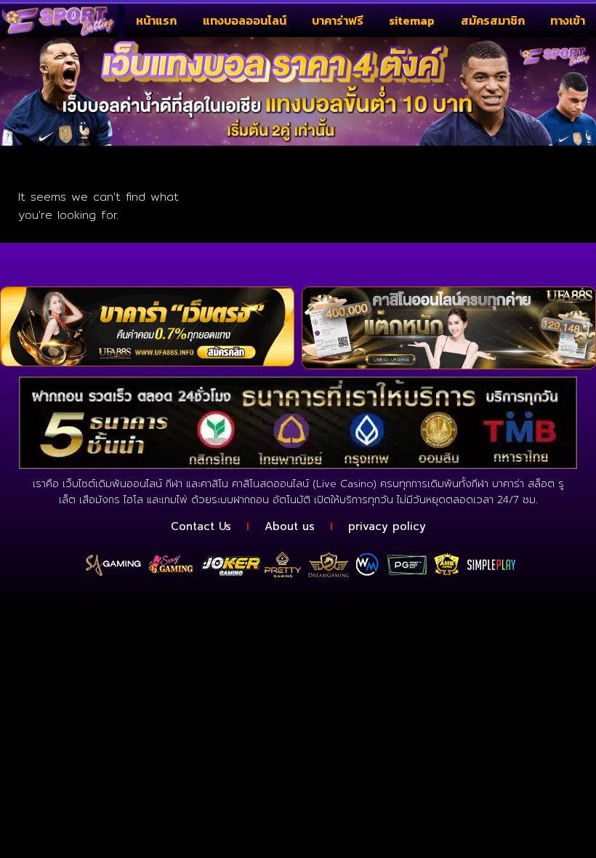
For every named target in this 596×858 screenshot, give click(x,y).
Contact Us (201, 526)
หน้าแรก (156, 20)
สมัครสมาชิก (493, 20)
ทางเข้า (567, 20)
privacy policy (387, 526)
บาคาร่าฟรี (337, 20)
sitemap (412, 20)
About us (290, 526)
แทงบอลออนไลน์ (244, 20)
